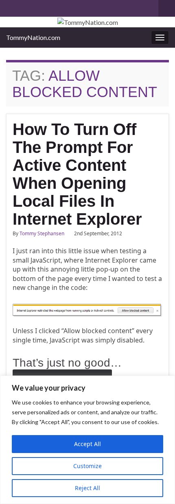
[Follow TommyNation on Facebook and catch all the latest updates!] (54, 7)
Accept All (87, 444)
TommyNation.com (33, 37)
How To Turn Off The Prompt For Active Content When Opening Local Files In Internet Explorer (77, 174)
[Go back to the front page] (87, 22)
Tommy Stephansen (42, 233)
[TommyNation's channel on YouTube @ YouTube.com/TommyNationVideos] (23, 7)
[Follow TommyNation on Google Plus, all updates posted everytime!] (41, 7)
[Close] (166, 382)
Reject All (87, 488)
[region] (87, 440)
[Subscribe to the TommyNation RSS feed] (10, 7)
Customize (87, 466)
